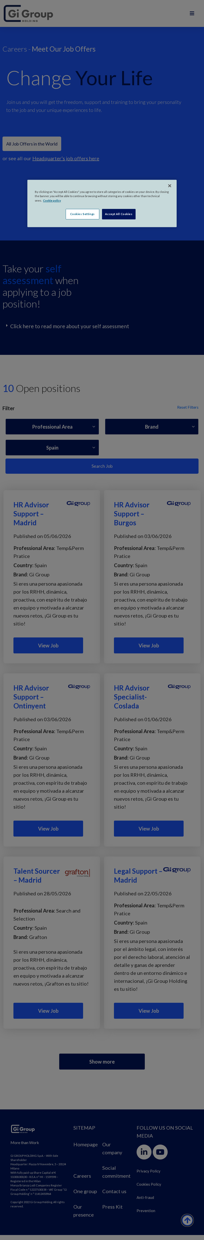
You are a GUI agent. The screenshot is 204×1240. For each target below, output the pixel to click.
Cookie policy (52, 200)
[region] (102, 203)
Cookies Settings (82, 214)
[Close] (169, 185)
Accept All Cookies (118, 214)
